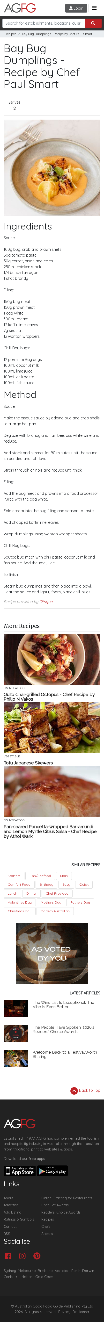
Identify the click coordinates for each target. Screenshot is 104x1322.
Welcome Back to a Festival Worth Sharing (65, 1054)
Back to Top (89, 1090)
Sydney (10, 1270)
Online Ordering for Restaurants (66, 1198)
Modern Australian (55, 911)
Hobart (27, 1276)
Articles (47, 1234)
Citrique (45, 601)
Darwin (88, 1270)
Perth (75, 1270)
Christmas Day (19, 911)
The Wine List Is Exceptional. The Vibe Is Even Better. (63, 1004)
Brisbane (45, 1270)
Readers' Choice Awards (61, 1212)
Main (64, 876)
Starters (14, 876)
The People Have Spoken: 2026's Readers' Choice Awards (63, 1029)
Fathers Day (80, 902)
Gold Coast (44, 1276)
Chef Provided (57, 893)
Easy (66, 884)
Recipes (10, 34)
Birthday (46, 884)
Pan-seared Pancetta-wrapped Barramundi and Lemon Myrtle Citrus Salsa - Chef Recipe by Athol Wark (50, 831)
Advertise (11, 1205)
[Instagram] (23, 1256)
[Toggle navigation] (94, 8)
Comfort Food (19, 884)
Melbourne (27, 1270)
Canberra (12, 1276)
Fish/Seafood (40, 876)
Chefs (46, 1226)
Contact (10, 1226)
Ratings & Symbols (19, 1219)
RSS (7, 1234)
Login (78, 8)
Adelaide (62, 1270)
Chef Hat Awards (55, 1205)
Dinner (31, 893)
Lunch (12, 893)
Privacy (64, 1312)
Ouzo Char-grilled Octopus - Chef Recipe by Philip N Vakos (49, 697)
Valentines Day (20, 902)
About (8, 1198)
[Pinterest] (38, 1256)
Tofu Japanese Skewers (28, 763)
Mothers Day (51, 902)
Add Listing (12, 1212)
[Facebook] (9, 1256)
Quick (84, 884)
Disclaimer (81, 1312)
